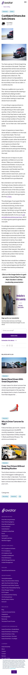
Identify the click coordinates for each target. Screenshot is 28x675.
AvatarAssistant (5, 529)
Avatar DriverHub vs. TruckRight (9, 638)
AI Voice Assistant (6, 526)
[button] (19, 496)
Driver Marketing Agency (8, 522)
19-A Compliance (6, 550)
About (3, 649)
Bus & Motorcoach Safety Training (10, 585)
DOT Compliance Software (8, 548)
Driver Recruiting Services (8, 524)
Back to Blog (6, 6)
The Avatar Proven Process (8, 621)
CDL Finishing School (7, 597)
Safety (12, 11)
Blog (3, 609)
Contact (4, 653)
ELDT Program (5, 592)
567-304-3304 (6, 658)
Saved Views (5, 535)
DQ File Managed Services (8, 560)
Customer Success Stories (8, 612)
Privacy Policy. (13, 668)
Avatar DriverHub (6, 646)
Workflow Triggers (6, 540)
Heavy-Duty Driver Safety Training (10, 580)
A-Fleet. (9, 196)
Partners (4, 656)
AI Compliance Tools (7, 553)
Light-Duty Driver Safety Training (10, 583)
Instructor (4, 601)
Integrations (5, 614)
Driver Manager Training (7, 590)
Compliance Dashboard (8, 555)
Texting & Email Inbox (7, 538)
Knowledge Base (6, 616)
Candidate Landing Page (8, 531)
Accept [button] (14, 672)
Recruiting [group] (5, 496)
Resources (4, 619)
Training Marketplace (7, 578)
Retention (5, 11)
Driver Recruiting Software (8, 519)
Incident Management (7, 562)
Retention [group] (13, 496)
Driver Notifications (6, 557)
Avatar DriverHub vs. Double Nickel (10, 629)
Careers (4, 651)
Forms (3, 533)
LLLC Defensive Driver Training (9, 594)
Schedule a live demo (8, 340)
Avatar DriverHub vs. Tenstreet (9, 636)
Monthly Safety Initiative (8, 599)
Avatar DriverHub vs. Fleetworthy (10, 631)
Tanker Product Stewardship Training (11, 587)
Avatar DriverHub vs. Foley (8, 634)
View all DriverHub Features (8, 570)
